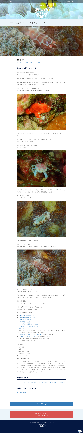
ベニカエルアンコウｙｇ (33, 382)
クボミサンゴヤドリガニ (46, 382)
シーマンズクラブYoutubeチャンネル (28, 326)
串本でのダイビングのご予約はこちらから (41, 414)
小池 (39, 62)
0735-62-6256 (43, 426)
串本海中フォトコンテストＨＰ (26, 336)
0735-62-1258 (43, 425)
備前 (21, 393)
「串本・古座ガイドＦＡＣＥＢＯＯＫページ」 (30, 334)
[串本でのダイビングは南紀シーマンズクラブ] (41, 11)
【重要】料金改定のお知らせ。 (26, 320)
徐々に (20, 60)
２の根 (24, 393)
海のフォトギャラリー (30, 62)
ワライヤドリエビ (22, 382)
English (68, 1)
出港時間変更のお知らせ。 (25, 322)
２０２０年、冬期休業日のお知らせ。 (28, 324)
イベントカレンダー (41, 404)
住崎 (18, 393)
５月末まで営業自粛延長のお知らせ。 (28, 318)
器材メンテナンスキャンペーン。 (27, 315)
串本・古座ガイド (23, 328)
